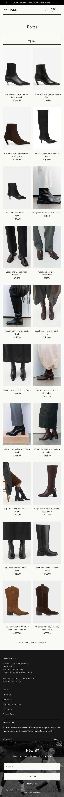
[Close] (60, 744)
